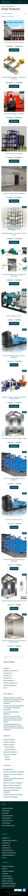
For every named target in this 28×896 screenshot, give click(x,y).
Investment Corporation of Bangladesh (13, 771)
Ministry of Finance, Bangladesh (12, 785)
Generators (8, 759)
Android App (20, 891)
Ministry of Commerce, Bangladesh (12, 782)
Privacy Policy (8, 891)
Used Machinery (6, 818)
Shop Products (6, 810)
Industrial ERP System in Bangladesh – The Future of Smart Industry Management (13, 707)
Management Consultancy (10, 752)
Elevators (7, 757)
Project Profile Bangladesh (10, 797)
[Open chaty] (24, 890)
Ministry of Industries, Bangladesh (12, 787)
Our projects (5, 813)
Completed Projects (7, 815)
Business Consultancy (9, 739)
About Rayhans (6, 823)
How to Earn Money (7, 820)
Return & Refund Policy (8, 825)
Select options (14, 50)
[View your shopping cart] (20, 2)
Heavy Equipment (9, 747)
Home (3, 6)
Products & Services (7, 808)
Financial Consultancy (9, 742)
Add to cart (14, 365)
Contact (14, 891)
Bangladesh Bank (8, 769)
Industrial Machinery (10, 749)
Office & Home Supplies (9, 754)
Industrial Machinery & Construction (13, 794)
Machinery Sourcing (8, 744)
